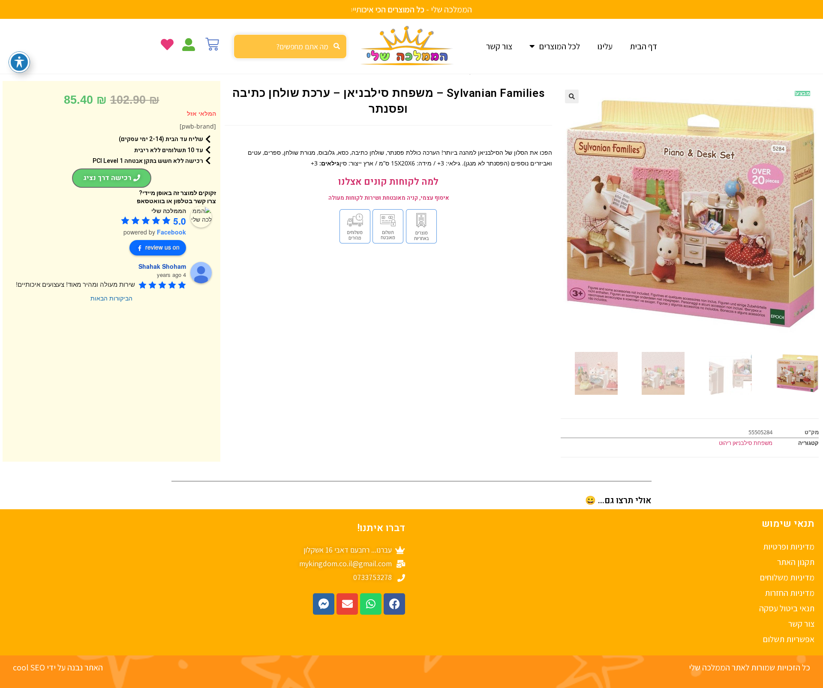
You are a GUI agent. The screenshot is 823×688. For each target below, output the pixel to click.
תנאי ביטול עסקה (786, 608)
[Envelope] (347, 604)
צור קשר (499, 46)
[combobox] (290, 46)
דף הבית (643, 46)
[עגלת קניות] (212, 44)
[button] (572, 96)
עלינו (605, 46)
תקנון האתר (795, 562)
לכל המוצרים (559, 46)
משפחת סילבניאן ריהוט (745, 443)
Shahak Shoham (162, 266)
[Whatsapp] (370, 604)
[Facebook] (394, 604)
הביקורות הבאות (111, 298)
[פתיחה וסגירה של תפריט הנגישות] (19, 62)
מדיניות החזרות (789, 592)
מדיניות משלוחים (787, 577)
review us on (162, 247)
